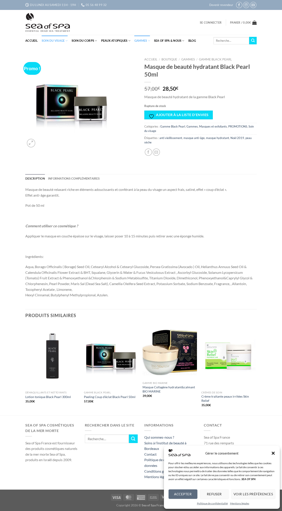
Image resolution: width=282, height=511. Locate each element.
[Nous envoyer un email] (253, 5)
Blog (192, 40)
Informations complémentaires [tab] (74, 178)
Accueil (31, 40)
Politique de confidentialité (212, 503)
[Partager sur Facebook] (148, 152)
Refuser (214, 494)
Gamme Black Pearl (215, 59)
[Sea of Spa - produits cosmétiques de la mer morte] (58, 22)
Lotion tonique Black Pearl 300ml (48, 397)
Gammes (140, 40)
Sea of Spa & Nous (167, 40)
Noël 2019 (237, 138)
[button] (273, 453)
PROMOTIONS (237, 126)
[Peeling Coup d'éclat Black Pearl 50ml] (111, 356)
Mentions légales (239, 503)
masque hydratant (217, 138)
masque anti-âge (194, 138)
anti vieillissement (171, 138)
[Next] (255, 369)
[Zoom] (31, 143)
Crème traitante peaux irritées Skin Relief (225, 398)
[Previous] (25, 369)
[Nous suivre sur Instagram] (246, 5)
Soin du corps (83, 40)
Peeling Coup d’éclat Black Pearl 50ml (109, 397)
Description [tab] (35, 178)
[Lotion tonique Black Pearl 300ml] (52, 356)
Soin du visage (53, 40)
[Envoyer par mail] (156, 152)
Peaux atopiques (114, 40)
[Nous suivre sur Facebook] (239, 5)
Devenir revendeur (221, 5)
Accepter (183, 494)
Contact (150, 454)
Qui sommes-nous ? (159, 437)
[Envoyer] (253, 40)
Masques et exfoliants (213, 126)
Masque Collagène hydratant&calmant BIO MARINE (169, 389)
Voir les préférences (253, 494)
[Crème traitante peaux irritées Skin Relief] (228, 356)
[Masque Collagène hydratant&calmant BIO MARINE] (170, 351)
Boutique (169, 59)
